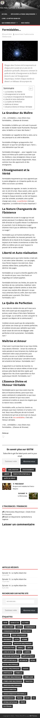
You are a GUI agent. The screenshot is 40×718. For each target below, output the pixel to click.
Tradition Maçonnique (12, 685)
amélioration (13, 470)
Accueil (4, 14)
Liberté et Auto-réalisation (15, 99)
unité (27, 698)
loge (19, 652)
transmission (8, 698)
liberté (6, 474)
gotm (17, 639)
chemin (19, 627)
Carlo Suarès (8, 627)
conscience (26, 631)
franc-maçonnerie (19, 635)
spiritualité (7, 673)
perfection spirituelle (21, 474)
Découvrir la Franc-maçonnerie (23, 14)
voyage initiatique (10, 702)
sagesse (25, 669)
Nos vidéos (25, 23)
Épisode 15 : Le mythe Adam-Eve (14, 579)
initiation (7, 644)
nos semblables (19, 417)
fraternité (7, 639)
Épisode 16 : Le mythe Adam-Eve (14, 573)
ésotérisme (7, 706)
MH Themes (33, 716)
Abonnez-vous (29, 461)
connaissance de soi (11, 631)
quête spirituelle (9, 660)
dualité (6, 635)
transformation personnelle (14, 694)
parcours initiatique (11, 656)
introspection (8, 648)
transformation (9, 689)
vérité (22, 702)
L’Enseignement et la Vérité (15, 94)
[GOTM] (20, 8)
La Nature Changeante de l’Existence (18, 97)
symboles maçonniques (12, 677)
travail (19, 698)
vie (34, 698)
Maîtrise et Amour (12, 104)
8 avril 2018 (8, 34)
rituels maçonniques (11, 669)
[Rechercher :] (20, 601)
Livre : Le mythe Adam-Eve (11, 18)
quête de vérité (9, 478)
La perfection (22, 201)
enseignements (28, 470)
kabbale (21, 648)
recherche (23, 660)
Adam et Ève (14, 623)
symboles (18, 673)
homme (24, 639)
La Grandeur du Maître (13, 92)
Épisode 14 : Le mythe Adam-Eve (14, 585)
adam (5, 623)
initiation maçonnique (23, 644)
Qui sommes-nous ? (9, 23)
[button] (2, 10)
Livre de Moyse (8, 652)
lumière (27, 652)
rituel (33, 660)
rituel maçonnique (10, 664)
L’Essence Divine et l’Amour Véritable (18, 107)
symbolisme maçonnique (12, 681)
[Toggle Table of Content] (29, 89)
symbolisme (28, 677)
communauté (30, 627)
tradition (29, 681)
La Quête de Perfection (13, 102)
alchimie (25, 623)
